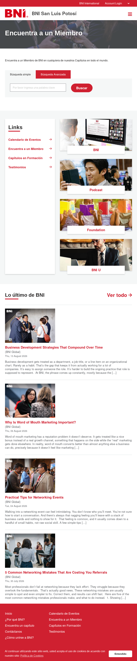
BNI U (96, 269)
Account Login (113, 3)
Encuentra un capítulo (19, 625)
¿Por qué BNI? (15, 619)
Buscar (81, 87)
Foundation (96, 229)
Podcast (96, 189)
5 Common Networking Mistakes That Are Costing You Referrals (56, 572)
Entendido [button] (120, 653)
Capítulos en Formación (25, 158)
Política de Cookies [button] (31, 655)
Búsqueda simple (20, 74)
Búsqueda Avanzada (53, 74)
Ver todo (117, 294)
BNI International (89, 3)
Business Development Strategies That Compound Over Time (54, 347)
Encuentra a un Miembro (25, 149)
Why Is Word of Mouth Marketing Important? (40, 422)
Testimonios (17, 167)
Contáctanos (13, 631)
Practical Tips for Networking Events (34, 497)
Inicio (8, 613)
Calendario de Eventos (24, 139)
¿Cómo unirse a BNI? (19, 637)
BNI (96, 149)
